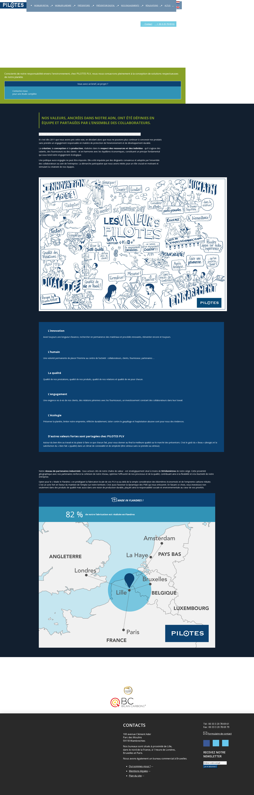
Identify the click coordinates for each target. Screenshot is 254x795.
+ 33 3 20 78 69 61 (165, 24)
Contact (148, 24)
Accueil (3, 24)
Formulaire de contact (220, 733)
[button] (90, 134)
